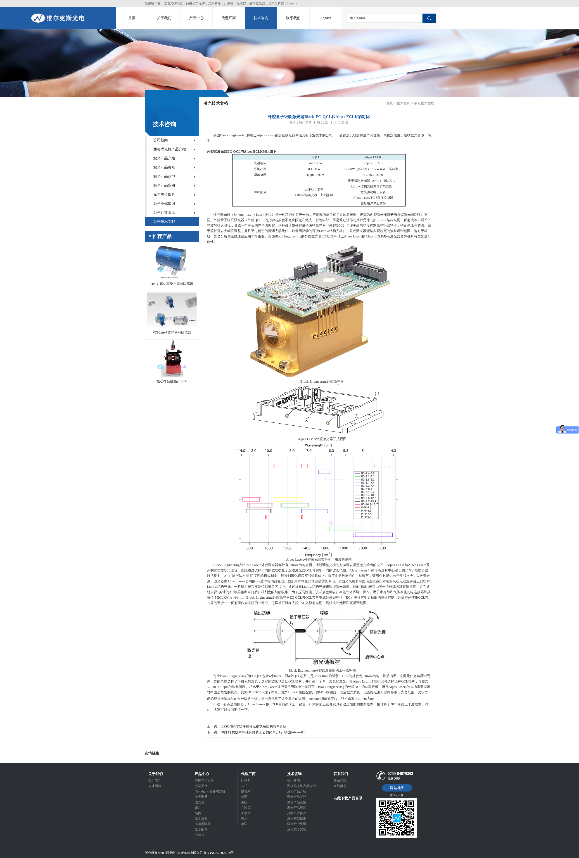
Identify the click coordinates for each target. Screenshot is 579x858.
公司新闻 (160, 140)
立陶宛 (246, 807)
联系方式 (340, 780)
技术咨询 (261, 18)
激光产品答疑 (164, 167)
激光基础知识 (164, 203)
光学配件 (201, 829)
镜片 (198, 807)
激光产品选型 (164, 176)
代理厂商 (228, 18)
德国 (244, 797)
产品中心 (196, 18)
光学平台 (201, 786)
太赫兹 (199, 835)
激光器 (199, 802)
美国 (244, 802)
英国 (244, 824)
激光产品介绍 (164, 158)
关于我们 (164, 18)
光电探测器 (203, 824)
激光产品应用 (164, 185)
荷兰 (244, 818)
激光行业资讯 (164, 212)
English (325, 18)
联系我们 (293, 18)
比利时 (246, 780)
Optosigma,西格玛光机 (210, 791)
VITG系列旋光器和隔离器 (172, 332)
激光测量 (201, 797)
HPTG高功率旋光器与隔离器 (172, 284)
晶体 (198, 813)
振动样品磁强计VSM (172, 381)
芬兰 (244, 786)
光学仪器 (201, 818)
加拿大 (246, 813)
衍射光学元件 (204, 780)
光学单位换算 (164, 194)
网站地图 (397, 788)
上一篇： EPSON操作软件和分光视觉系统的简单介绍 (246, 726)
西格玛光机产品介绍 (169, 149)
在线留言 (340, 786)
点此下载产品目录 (348, 798)
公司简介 (154, 780)
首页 (131, 18)
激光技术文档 (164, 221)
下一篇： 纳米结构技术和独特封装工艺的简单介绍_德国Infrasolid (256, 732)
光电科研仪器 (176, 753)
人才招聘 (154, 786)
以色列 (246, 791)
